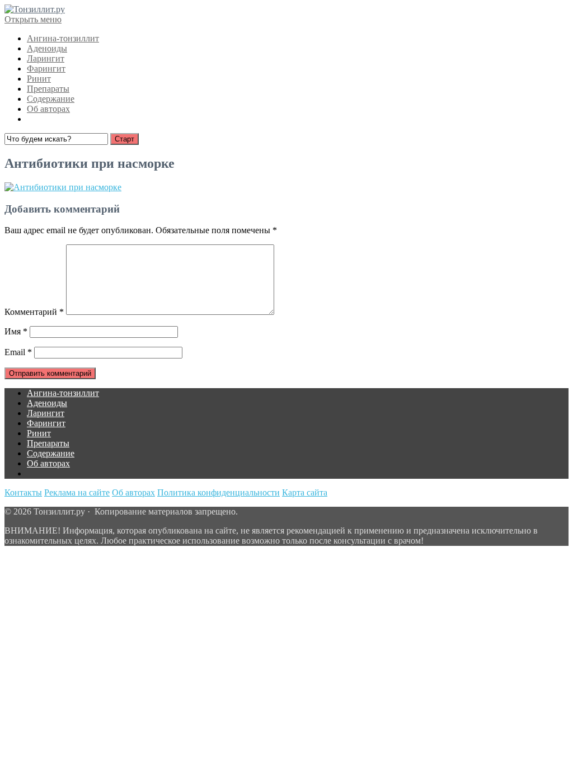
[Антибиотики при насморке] (62, 187)
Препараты (48, 88)
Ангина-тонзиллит (63, 38)
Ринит (39, 78)
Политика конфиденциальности (218, 492)
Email (18, 352)
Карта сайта (304, 492)
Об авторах (48, 109)
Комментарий (34, 312)
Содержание (50, 98)
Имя (15, 331)
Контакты (23, 492)
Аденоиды (47, 48)
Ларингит (45, 58)
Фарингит (46, 68)
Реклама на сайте (77, 492)
